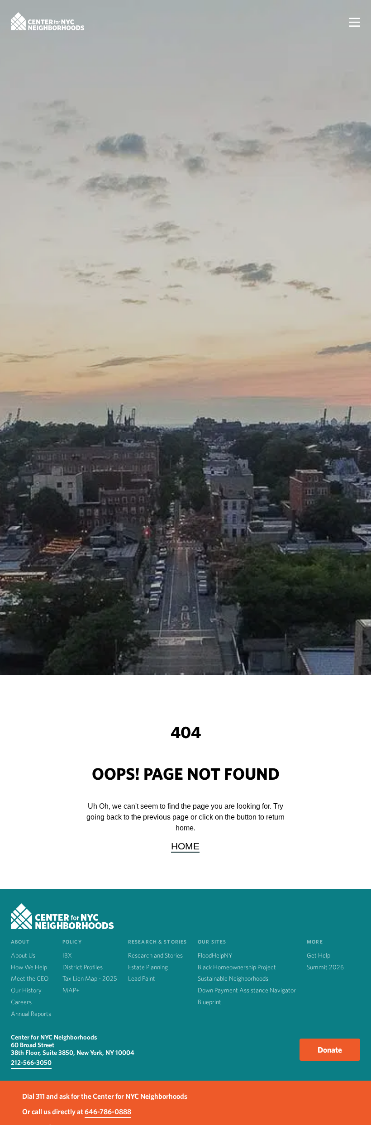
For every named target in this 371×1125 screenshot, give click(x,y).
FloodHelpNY (215, 955)
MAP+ (71, 990)
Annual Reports (31, 1013)
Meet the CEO (29, 978)
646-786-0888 (108, 1111)
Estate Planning (148, 967)
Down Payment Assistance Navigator (247, 990)
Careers (21, 1002)
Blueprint (209, 1002)
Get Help (318, 955)
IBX (67, 955)
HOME (185, 846)
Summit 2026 (325, 967)
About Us (23, 955)
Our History (26, 990)
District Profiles (82, 967)
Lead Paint (141, 978)
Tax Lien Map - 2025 (89, 978)
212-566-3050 (31, 1062)
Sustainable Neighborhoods (233, 978)
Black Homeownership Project (237, 967)
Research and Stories (155, 955)
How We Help (29, 967)
